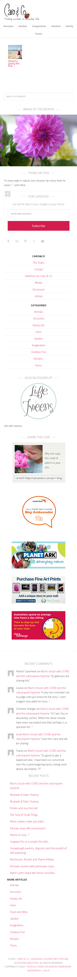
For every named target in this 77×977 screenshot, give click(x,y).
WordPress (34, 970)
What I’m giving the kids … (13, 63)
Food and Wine (19, 912)
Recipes (38, 358)
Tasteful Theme (35, 966)
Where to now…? (19, 835)
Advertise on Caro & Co (38, 276)
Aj (17, 734)
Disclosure (39, 289)
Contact (38, 269)
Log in (46, 970)
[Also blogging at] (38, 401)
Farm (39, 332)
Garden (38, 338)
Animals (38, 311)
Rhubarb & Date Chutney (24, 795)
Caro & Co (38, 12)
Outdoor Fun (38, 352)
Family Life (38, 325)
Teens (38, 365)
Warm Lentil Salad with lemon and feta (32, 873)
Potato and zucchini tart (24, 808)
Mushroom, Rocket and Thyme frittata (32, 859)
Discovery (38, 318)
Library (38, 296)
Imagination (38, 345)
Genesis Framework (60, 966)
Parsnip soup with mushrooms (27, 828)
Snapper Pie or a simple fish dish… (30, 841)
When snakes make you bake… (27, 821)
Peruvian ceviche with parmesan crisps (32, 866)
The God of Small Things (24, 814)
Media (38, 282)
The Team (38, 262)
